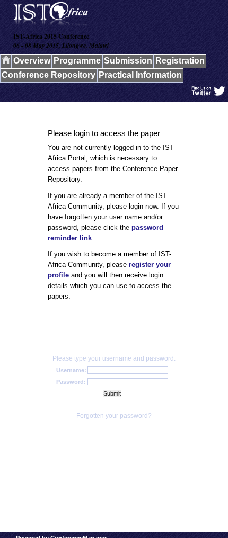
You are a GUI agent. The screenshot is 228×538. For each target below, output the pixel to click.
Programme (77, 60)
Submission (128, 60)
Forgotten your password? (114, 415)
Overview (31, 60)
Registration (180, 60)
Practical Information (140, 74)
